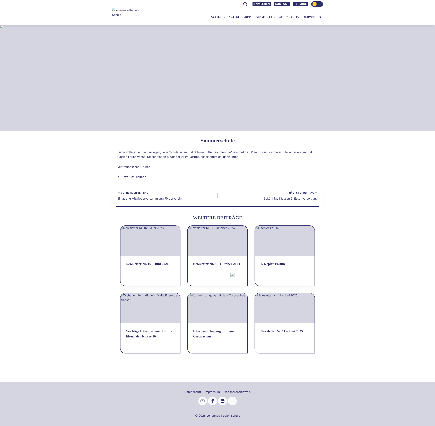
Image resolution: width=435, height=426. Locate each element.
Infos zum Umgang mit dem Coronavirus (213, 333)
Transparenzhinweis (237, 392)
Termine (300, 4)
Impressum (212, 392)
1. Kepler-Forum (272, 264)
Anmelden (261, 4)
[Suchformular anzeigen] (245, 4)
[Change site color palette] (317, 4)
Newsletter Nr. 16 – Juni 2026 (147, 264)
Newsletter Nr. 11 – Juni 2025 (281, 331)
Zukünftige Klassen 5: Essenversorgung (291, 195)
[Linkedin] (222, 401)
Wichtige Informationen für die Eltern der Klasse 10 (149, 333)
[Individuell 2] (232, 401)
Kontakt (282, 4)
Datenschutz (193, 392)
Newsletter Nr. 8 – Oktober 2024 (216, 264)
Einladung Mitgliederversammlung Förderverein (149, 195)
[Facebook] (212, 401)
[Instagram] (202, 401)
